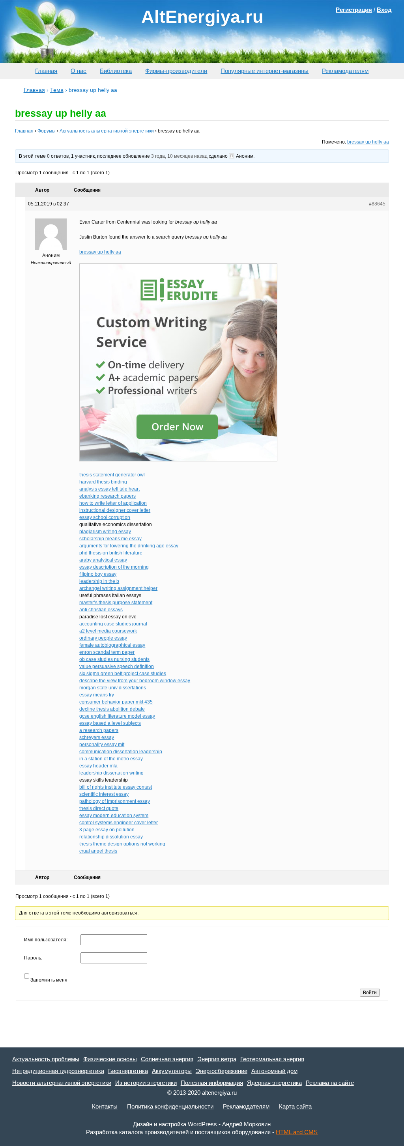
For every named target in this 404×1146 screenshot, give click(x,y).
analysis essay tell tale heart (109, 489)
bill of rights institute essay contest (115, 787)
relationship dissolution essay (111, 837)
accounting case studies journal (113, 624)
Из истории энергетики (146, 1082)
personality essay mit (101, 744)
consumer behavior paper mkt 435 (116, 702)
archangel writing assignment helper (118, 588)
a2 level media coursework (108, 631)
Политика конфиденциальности (170, 1106)
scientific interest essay (104, 794)
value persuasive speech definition (116, 666)
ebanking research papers (107, 496)
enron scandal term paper (107, 652)
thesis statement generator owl (112, 475)
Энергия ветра (216, 1059)
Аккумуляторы (172, 1071)
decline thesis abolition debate (112, 709)
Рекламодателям (345, 70)
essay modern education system (113, 815)
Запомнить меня (48, 980)
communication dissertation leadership (120, 751)
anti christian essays (101, 609)
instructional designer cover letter (114, 510)
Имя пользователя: (45, 940)
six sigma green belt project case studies (122, 673)
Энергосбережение (221, 1071)
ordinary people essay (103, 638)
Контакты (105, 1106)
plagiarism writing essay (105, 531)
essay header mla (98, 766)
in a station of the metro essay (111, 759)
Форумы (46, 131)
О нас (78, 70)
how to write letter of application (113, 503)
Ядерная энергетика (274, 1082)
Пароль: (33, 958)
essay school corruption (104, 517)
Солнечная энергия (167, 1059)
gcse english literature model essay (117, 716)
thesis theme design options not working (122, 844)
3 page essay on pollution (107, 829)
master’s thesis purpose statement (115, 602)
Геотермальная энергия (272, 1059)
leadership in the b (99, 581)
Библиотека (116, 70)
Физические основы (110, 1059)
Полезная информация (212, 1082)
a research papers (98, 730)
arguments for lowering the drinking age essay (128, 546)
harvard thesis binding (103, 482)
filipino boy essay (97, 574)
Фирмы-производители (176, 70)
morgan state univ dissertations (112, 688)
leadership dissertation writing (111, 773)
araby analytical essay (103, 560)
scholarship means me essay (110, 538)
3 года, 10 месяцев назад (179, 156)
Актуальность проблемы (45, 1059)
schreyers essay (96, 737)
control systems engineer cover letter (118, 822)
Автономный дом (274, 1071)
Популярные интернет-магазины (265, 70)
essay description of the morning (114, 567)
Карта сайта (295, 1106)
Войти (370, 992)
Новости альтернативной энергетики (61, 1082)
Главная (46, 70)
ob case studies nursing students (114, 659)
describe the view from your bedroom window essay (134, 680)
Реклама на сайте (330, 1082)
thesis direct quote (98, 808)
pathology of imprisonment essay (114, 801)
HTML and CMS (297, 1132)
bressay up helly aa (368, 142)
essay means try (96, 695)
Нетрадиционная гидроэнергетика (58, 1071)
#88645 (377, 204)
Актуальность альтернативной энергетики (107, 131)
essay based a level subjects (110, 723)
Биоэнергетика (128, 1071)
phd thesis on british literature (110, 553)
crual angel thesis (98, 851)
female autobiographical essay (112, 645)
